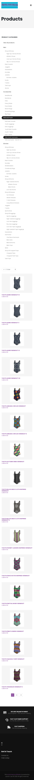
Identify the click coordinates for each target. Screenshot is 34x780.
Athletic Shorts (12, 184)
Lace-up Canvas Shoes (14, 59)
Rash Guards (9, 64)
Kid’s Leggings (9, 126)
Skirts (6, 248)
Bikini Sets (9, 240)
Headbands (8, 95)
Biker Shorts (11, 187)
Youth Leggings (9, 124)
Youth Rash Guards (10, 129)
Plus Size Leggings (12, 224)
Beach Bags (8, 109)
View (18, 283)
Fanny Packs (8, 103)
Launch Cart (9, 776)
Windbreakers (9, 166)
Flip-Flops (8, 114)
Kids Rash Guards (10, 121)
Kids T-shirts (8, 134)
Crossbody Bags (10, 168)
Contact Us (4, 755)
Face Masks (8, 106)
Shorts (7, 88)
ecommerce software (14, 774)
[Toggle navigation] (31, 5)
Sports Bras (8, 211)
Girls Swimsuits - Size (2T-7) (13, 140)
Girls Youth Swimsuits (11, 137)
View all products (8, 43)
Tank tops (8, 85)
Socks (6, 80)
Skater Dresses (11, 197)
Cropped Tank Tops (12, 256)
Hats (6, 101)
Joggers (7, 67)
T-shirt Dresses (11, 200)
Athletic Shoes (11, 56)
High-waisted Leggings (13, 219)
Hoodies (7, 72)
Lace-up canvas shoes (13, 152)
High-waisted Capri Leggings (15, 229)
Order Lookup (5, 758)
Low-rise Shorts (11, 189)
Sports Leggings (11, 216)
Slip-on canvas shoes (13, 158)
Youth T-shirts (9, 132)
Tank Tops (8, 258)
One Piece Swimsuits (13, 237)
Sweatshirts (8, 69)
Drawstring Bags (10, 111)
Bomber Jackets (12, 77)
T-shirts (7, 83)
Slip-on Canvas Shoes (13, 62)
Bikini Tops (10, 245)
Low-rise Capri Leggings (14, 227)
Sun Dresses (10, 195)
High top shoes (11, 150)
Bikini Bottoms (11, 242)
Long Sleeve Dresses (13, 203)
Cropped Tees (11, 253)
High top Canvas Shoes (14, 54)
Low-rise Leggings (12, 221)
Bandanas (8, 98)
